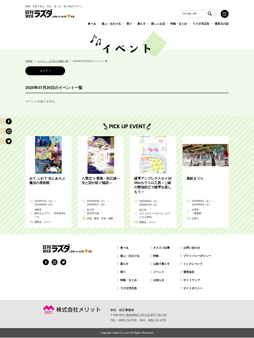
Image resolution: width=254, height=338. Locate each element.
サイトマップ (191, 280)
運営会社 (188, 271)
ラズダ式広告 (128, 288)
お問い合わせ (191, 247)
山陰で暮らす (161, 263)
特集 (156, 255)
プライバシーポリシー (197, 255)
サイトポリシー (193, 288)
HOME (29, 61)
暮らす (124, 263)
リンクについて (193, 263)
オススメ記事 (161, 247)
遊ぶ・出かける (130, 255)
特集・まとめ (128, 280)
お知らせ (158, 280)
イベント (158, 271)
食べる (124, 247)
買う (123, 271)
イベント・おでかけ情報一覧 (52, 61)
